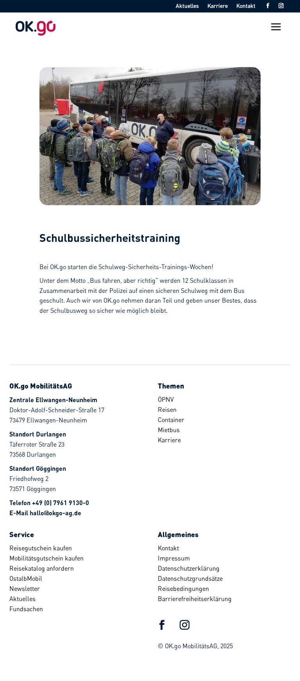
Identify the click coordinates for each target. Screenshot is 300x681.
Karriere (217, 6)
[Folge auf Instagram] (281, 6)
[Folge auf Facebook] (267, 6)
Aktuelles (187, 6)
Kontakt (245, 6)
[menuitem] (221, 399)
